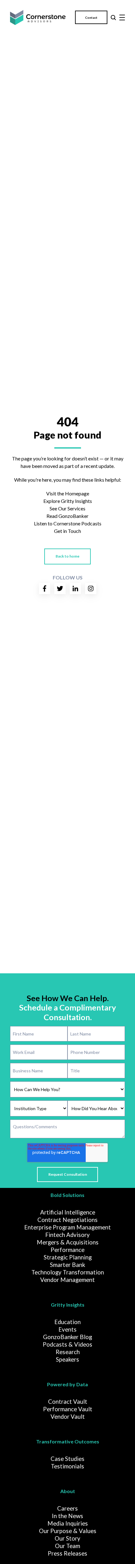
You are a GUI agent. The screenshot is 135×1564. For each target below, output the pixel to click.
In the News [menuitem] (67, 1515)
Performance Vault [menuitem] (67, 1409)
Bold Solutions (67, 1195)
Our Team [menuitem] (67, 1545)
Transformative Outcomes (67, 1441)
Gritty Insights (67, 1305)
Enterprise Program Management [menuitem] (67, 1227)
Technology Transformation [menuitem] (67, 1272)
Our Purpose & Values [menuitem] (67, 1530)
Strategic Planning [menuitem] (68, 1257)
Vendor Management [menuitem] (67, 1279)
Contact (91, 17)
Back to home (67, 556)
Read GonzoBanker (67, 516)
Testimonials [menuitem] (67, 1466)
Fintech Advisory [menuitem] (67, 1234)
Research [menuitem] (68, 1351)
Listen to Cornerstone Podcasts (67, 523)
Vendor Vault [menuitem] (68, 1416)
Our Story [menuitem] (67, 1538)
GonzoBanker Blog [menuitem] (67, 1336)
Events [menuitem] (67, 1329)
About (67, 1491)
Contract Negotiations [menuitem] (67, 1219)
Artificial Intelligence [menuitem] (67, 1212)
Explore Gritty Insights (67, 501)
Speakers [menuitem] (67, 1359)
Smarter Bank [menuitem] (67, 1264)
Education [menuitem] (67, 1321)
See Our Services (67, 508)
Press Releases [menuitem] (67, 1553)
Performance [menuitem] (67, 1249)
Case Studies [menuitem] (67, 1458)
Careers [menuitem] (67, 1508)
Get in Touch (67, 531)
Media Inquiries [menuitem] (67, 1523)
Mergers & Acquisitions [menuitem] (68, 1242)
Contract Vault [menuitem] (67, 1401)
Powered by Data (67, 1384)
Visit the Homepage (67, 493)
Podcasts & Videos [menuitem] (67, 1344)
